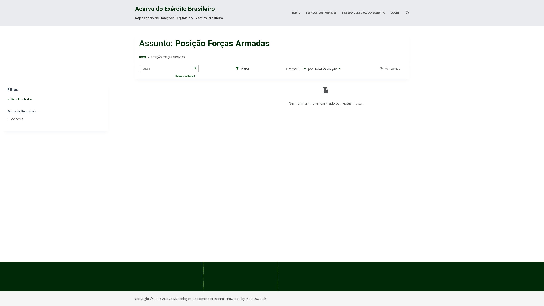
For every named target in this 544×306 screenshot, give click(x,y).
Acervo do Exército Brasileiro (175, 9)
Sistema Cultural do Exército (363, 12)
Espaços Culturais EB (321, 12)
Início (296, 12)
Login (395, 12)
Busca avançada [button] (185, 75)
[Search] (407, 12)
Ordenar (292, 69)
